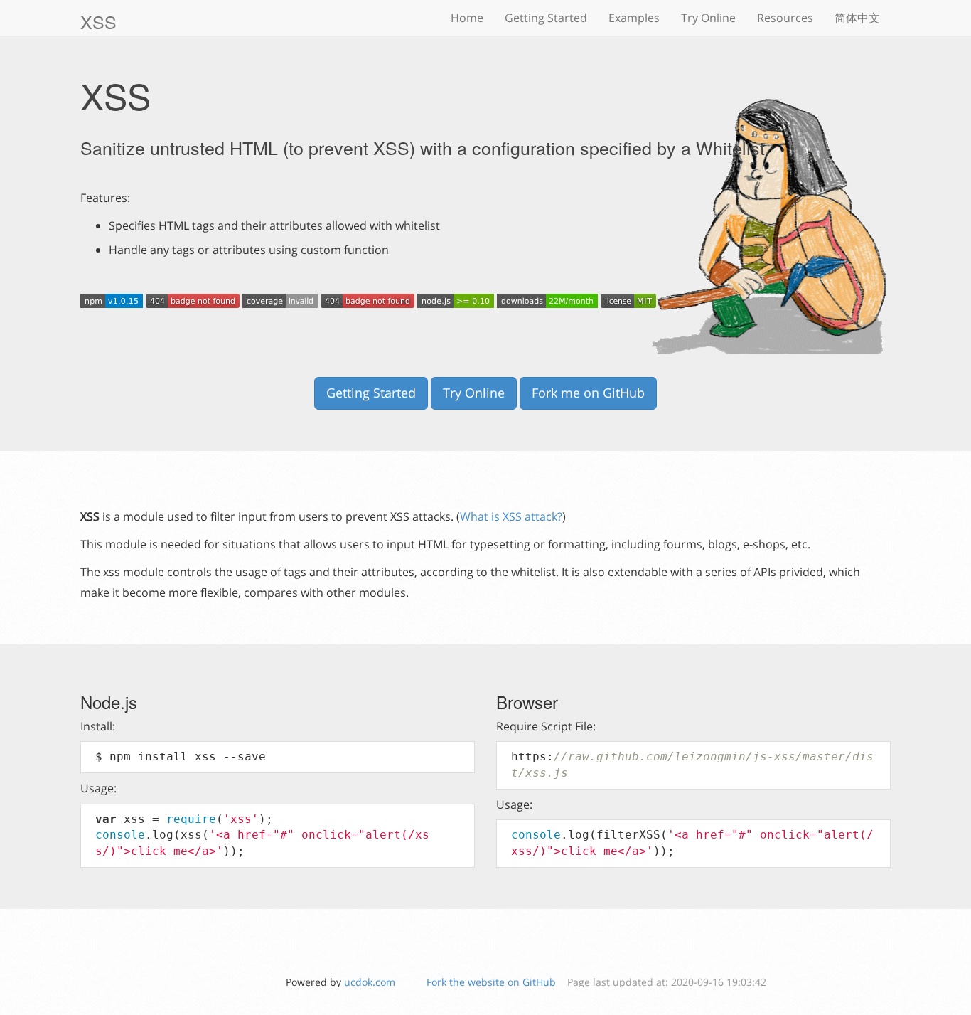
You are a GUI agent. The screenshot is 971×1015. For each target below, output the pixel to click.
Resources (785, 18)
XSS (98, 21)
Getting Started (546, 18)
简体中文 (857, 18)
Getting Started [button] (371, 392)
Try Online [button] (474, 392)
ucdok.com (369, 982)
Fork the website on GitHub (491, 982)
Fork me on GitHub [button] (588, 392)
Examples (634, 18)
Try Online (708, 18)
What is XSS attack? (511, 516)
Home (467, 18)
